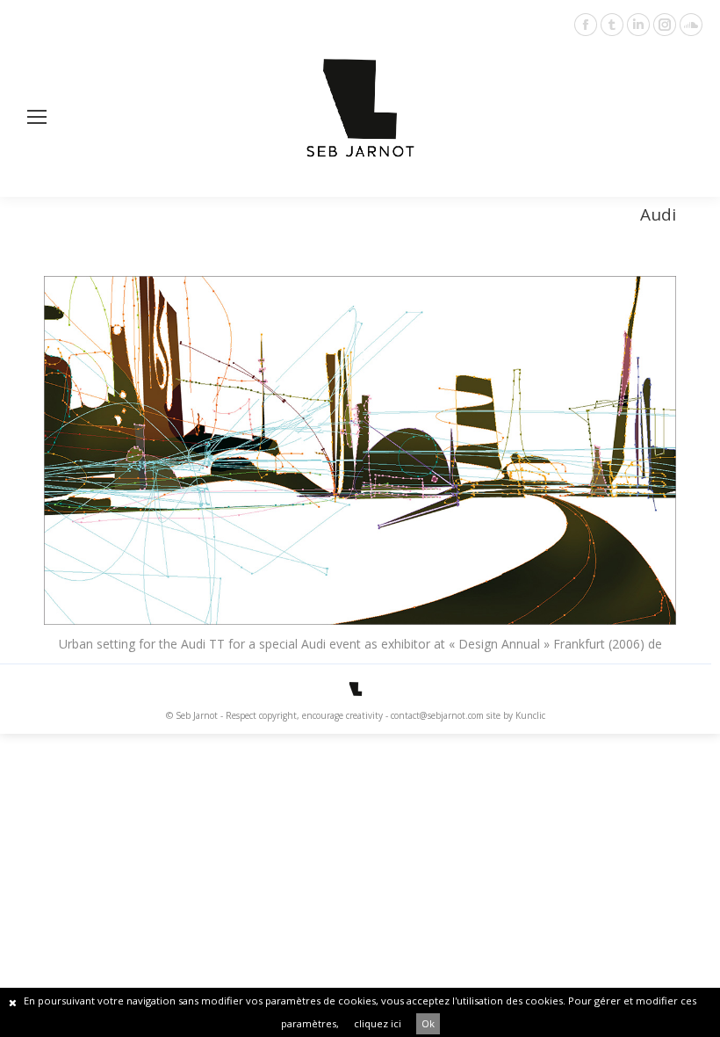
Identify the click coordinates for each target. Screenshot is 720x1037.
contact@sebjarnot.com (437, 715)
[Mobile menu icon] (36, 116)
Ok (428, 1023)
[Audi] (360, 450)
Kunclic (530, 715)
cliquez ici (377, 1023)
